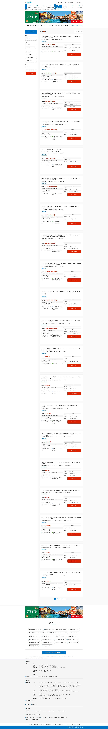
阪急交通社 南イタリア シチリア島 (36, 632)
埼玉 (47, 666)
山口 (50, 670)
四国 (34, 671)
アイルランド (48, 686)
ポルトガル (57, 685)
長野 (53, 667)
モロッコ (44, 691)
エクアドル (63, 694)
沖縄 (34, 674)
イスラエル (56, 690)
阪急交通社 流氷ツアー (34, 639)
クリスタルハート (37, 710)
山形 (50, 665)
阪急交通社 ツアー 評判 (34, 645)
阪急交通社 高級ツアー (47, 639)
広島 (47, 670)
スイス (65, 685)
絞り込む (31, 73)
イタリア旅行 (44, 9)
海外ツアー (28, 682)
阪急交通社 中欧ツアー (34, 636)
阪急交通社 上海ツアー (48, 645)
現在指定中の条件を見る (75, 25)
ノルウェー (70, 686)
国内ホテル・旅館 (53, 676)
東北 (34, 665)
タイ (69, 682)
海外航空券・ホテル (30, 700)
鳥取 (39, 670)
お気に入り (79, 2)
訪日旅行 (45, 717)
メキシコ (40, 694)
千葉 (53, 666)
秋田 (47, 665)
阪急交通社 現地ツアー (61, 642)
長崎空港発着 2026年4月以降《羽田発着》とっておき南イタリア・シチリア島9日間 (61, 490)
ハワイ (34, 695)
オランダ (73, 685)
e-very (44, 710)
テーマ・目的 (35, 704)
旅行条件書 (41, 724)
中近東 (34, 690)
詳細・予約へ (74, 54)
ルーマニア (51, 689)
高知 (47, 671)
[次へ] (68, 599)
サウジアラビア (65, 690)
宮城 (45, 665)
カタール (70, 690)
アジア (34, 682)
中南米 (34, 694)
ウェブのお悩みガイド (61, 2)
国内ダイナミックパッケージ (41, 676)
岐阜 (56, 667)
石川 (47, 667)
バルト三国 (57, 686)
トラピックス (29, 710)
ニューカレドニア (56, 698)
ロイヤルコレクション (62, 710)
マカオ (45, 682)
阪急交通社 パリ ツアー (47, 636)
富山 (45, 667)
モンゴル (54, 682)
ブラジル (58, 694)
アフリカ (34, 691)
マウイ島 (53, 695)
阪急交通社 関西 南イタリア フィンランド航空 (57, 632)
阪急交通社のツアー (75, 632)
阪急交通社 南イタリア (74, 629)
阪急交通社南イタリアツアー (35, 629)
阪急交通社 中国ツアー (34, 642)
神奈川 (56, 666)
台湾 (39, 682)
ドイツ (48, 685)
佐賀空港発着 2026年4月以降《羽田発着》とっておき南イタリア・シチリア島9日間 (61, 545)
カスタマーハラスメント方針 (58, 724)
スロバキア (41, 689)
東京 (50, 666)
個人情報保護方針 (48, 724)
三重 (64, 667)
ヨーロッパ (35, 685)
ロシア (53, 686)
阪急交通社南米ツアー (60, 636)
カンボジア (77, 682)
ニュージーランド (48, 698)
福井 (50, 667)
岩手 (42, 665)
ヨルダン (51, 690)
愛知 (61, 667)
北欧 (61, 686)
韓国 (48, 682)
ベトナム (72, 682)
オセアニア (35, 698)
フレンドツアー (52, 710)
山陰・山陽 (35, 670)
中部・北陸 (35, 667)
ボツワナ (67, 691)
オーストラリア (41, 698)
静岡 (58, 667)
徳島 (39, 671)
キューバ (44, 694)
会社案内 (30, 724)
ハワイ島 (49, 695)
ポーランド (46, 689)
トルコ (47, 690)
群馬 (45, 666)
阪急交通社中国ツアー (60, 639)
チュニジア (49, 691)
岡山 (45, 670)
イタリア (40, 685)
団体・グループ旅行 (30, 717)
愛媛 (45, 671)
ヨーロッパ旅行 (38, 9)
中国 (51, 682)
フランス (44, 685)
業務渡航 (38, 717)
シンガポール (59, 682)
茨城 (39, 666)
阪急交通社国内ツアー (73, 639)
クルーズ (28, 704)
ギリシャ (69, 685)
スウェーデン (75, 686)
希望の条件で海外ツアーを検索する (53, 652)
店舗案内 (72, 2)
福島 (53, 665)
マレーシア (65, 682)
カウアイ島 (58, 695)
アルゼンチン (53, 694)
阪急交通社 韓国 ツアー (47, 642)
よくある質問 (67, 2)
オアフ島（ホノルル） (42, 695)
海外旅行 (33, 9)
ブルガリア (56, 689)
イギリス (61, 685)
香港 (42, 682)
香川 (42, 671)
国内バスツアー (29, 676)
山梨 (39, 667)
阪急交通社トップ (28, 9)
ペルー (48, 694)
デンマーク (65, 686)
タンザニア (76, 691)
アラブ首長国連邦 (42, 690)
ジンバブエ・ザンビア (61, 691)
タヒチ (61, 698)
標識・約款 (36, 724)
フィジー (65, 698)
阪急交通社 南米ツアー (73, 636)
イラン (60, 690)
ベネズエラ (68, 694)
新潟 (42, 667)
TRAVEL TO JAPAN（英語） (32, 719)
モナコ (43, 686)
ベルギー (78, 685)
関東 (34, 666)
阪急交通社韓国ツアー (73, 642)
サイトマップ (79, 724)
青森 (39, 665)
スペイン (52, 685)
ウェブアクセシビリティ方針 (70, 724)
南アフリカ (54, 691)
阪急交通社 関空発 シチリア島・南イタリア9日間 (55, 629)
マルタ (40, 686)
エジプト (40, 691)
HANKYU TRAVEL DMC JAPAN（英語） (58, 717)
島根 (42, 670)
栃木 (42, 666)
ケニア (72, 691)
